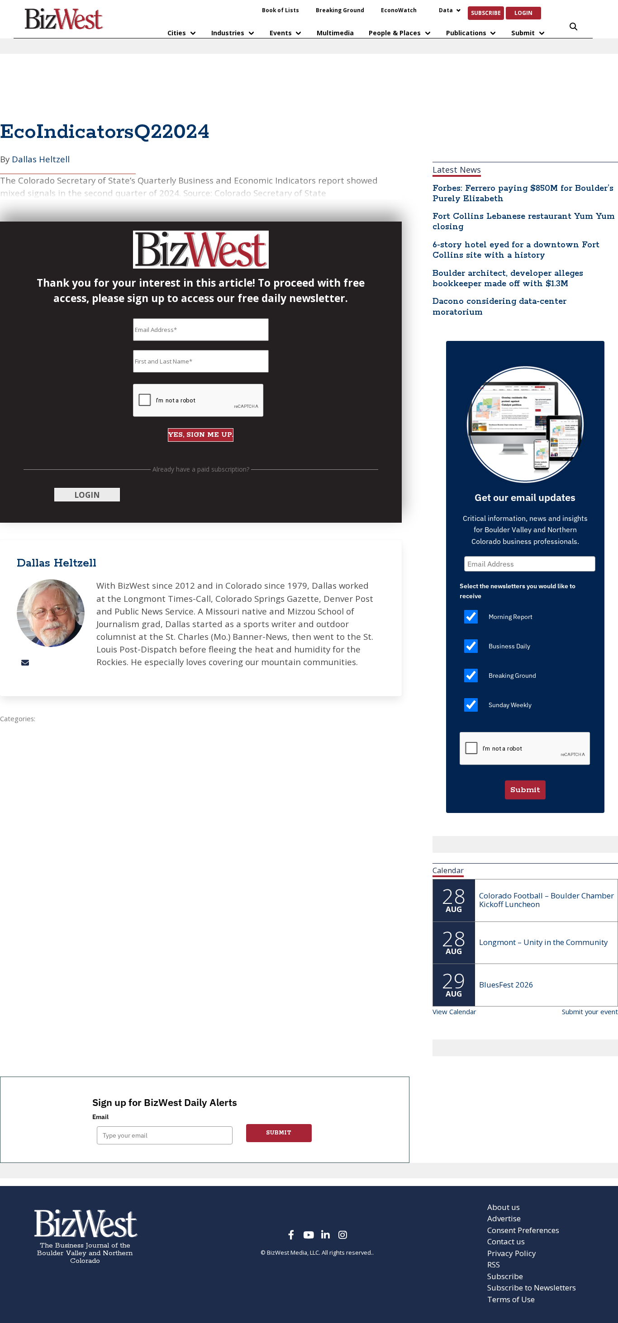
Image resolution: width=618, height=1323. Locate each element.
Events (281, 32)
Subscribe (486, 12)
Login (523, 12)
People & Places (395, 32)
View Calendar (454, 1011)
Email (100, 1117)
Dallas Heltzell (41, 159)
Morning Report (510, 617)
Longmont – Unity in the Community (543, 942)
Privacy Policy (511, 1253)
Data (446, 10)
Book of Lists (280, 10)
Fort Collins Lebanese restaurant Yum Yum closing (524, 221)
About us (503, 1207)
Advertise (504, 1218)
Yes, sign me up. (200, 434)
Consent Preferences (523, 1230)
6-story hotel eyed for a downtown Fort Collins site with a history (516, 250)
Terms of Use (511, 1299)
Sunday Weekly (510, 705)
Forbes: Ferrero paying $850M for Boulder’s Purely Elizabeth (523, 193)
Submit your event (590, 1011)
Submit (523, 32)
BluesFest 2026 (506, 984)
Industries (227, 32)
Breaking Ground (340, 10)
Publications (466, 32)
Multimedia (335, 32)
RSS (493, 1264)
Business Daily (509, 646)
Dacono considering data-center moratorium (499, 306)
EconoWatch (399, 10)
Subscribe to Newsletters (531, 1287)
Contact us (506, 1241)
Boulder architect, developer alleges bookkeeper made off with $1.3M (508, 278)
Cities (176, 32)
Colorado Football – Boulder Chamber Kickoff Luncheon (546, 899)
